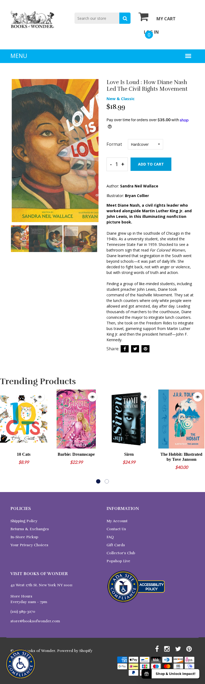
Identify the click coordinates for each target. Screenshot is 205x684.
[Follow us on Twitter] (135, 348)
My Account (117, 521)
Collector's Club (121, 553)
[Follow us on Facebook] (125, 348)
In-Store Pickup (24, 537)
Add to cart (151, 164)
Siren (129, 454)
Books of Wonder (39, 650)
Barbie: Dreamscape (76, 454)
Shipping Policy (23, 521)
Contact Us (116, 529)
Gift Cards (116, 545)
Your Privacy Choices (29, 545)
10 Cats (23, 454)
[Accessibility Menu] (20, 664)
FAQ (110, 537)
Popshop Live (118, 561)
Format (114, 144)
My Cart (166, 19)
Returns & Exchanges (29, 529)
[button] (98, 481)
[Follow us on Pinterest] (145, 348)
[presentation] (15, 154)
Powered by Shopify (74, 650)
